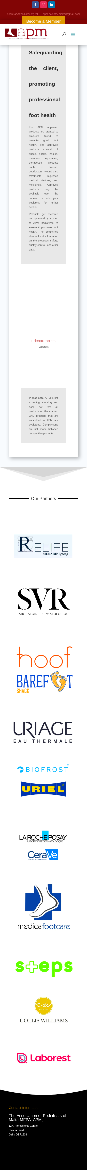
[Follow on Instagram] (43, 4)
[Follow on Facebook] (35, 4)
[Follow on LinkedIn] (51, 4)
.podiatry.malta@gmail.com (61, 13)
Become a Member (43, 21)
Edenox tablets (43, 341)
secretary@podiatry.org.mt (22, 13)
